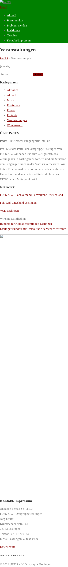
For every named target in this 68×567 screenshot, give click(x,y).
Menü (3, 7)
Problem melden (17, 25)
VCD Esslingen (9, 210)
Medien (11, 100)
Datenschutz (7, 547)
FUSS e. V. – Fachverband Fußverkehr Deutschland (31, 194)
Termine (12, 35)
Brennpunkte (15, 20)
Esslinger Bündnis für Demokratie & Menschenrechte (33, 228)
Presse (11, 110)
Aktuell (11, 15)
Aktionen (12, 90)
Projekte (12, 115)
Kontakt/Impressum (19, 40)
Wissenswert (14, 125)
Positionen (13, 30)
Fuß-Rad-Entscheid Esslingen (18, 202)
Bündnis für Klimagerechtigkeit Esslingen (26, 223)
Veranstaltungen (17, 120)
